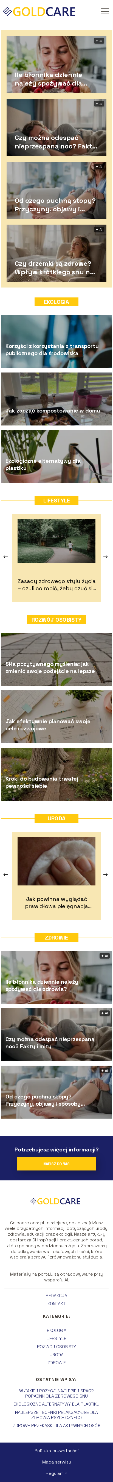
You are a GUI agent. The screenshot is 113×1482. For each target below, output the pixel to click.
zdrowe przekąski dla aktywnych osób (56, 1425)
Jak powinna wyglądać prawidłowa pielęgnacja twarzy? (56, 902)
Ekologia (56, 301)
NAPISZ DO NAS (56, 1164)
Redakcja (56, 1296)
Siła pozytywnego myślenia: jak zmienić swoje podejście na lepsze (50, 667)
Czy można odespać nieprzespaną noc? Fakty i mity (56, 141)
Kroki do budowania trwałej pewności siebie (41, 782)
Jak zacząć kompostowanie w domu (52, 410)
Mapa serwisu (56, 1462)
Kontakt (56, 1304)
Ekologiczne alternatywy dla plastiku (43, 464)
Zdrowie (56, 937)
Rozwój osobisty (56, 619)
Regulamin (56, 1473)
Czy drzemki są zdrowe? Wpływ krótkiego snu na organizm (54, 267)
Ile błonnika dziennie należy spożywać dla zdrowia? (48, 78)
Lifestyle (56, 500)
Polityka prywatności (57, 1451)
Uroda (57, 818)
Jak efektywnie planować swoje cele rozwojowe (48, 725)
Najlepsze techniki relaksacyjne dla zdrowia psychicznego (56, 1414)
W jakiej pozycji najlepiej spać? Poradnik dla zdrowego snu (56, 1393)
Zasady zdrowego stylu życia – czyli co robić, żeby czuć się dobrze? (57, 585)
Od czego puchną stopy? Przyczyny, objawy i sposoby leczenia (55, 204)
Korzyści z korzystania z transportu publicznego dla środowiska (52, 349)
